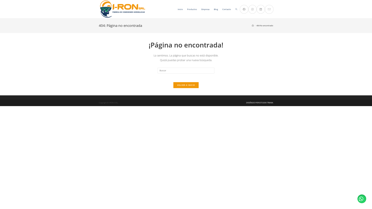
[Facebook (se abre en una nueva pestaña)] (244, 9)
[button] (361, 198)
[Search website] (236, 9)
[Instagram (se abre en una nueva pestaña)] (252, 9)
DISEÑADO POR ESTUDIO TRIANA (259, 102)
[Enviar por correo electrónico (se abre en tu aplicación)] (269, 9)
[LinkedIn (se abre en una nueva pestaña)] (261, 9)
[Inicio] (253, 25)
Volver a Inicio (186, 85)
